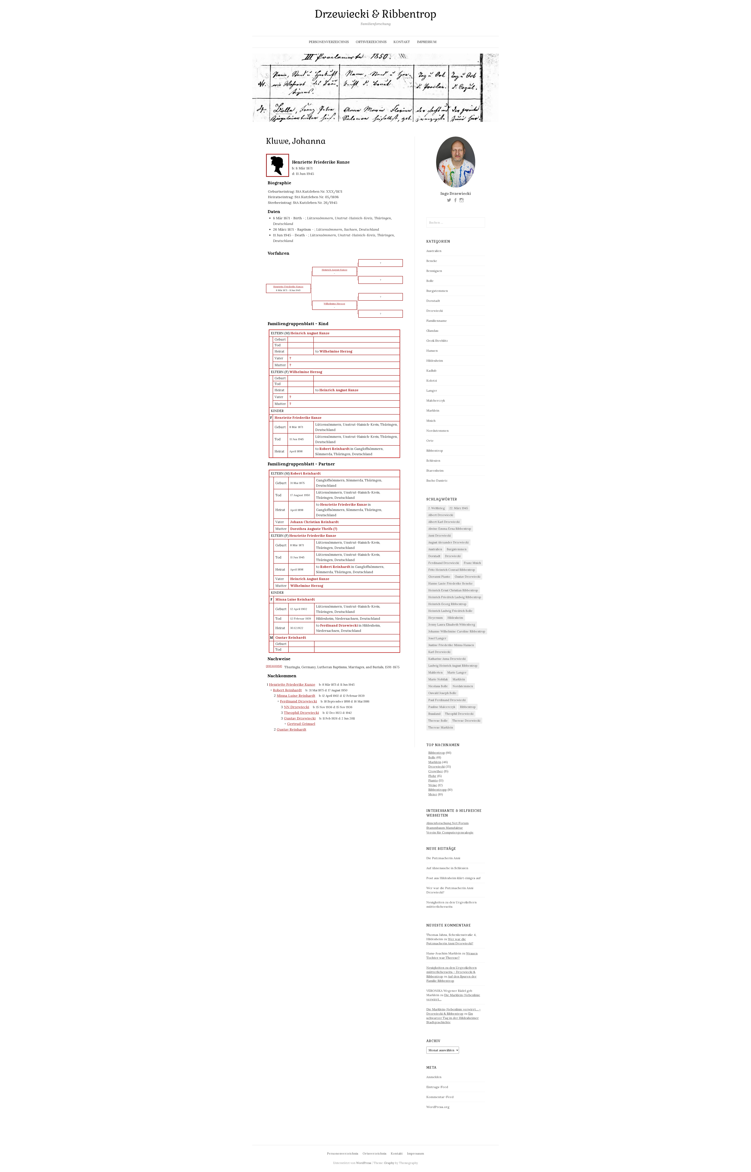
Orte (430, 441)
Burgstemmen (437, 291)
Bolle (430, 281)
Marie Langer (456, 672)
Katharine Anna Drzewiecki (447, 659)
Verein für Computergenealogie (449, 832)
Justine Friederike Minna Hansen (451, 645)
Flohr (432, 776)
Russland (434, 714)
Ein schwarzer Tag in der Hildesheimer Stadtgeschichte (452, 1018)
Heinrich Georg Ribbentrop (447, 604)
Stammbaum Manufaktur (444, 828)
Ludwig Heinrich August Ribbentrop (452, 665)
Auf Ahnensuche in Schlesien (447, 868)
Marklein (432, 410)
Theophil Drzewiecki (459, 714)
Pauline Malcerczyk (441, 707)
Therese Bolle (438, 720)
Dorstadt (433, 301)
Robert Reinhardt (305, 473)
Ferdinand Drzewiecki (443, 563)
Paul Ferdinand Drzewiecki (447, 700)
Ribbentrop (434, 450)
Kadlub (431, 370)
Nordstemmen (437, 431)
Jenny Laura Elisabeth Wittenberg (451, 624)
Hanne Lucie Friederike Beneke (450, 583)
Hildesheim (434, 360)
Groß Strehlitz (437, 341)
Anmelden (433, 1077)
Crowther (435, 771)
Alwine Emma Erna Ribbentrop (449, 529)
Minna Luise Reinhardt (295, 599)
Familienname (436, 321)
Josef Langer (437, 638)
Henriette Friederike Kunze (298, 418)
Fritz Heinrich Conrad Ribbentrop (451, 570)
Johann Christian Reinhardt (314, 522)
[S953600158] (274, 666)
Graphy (389, 1163)
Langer (431, 390)
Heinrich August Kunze (310, 333)
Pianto (433, 780)
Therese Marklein (440, 727)
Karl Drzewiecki (439, 652)
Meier (432, 794)
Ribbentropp (437, 790)
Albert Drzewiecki (440, 515)
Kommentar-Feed (440, 1097)
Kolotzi (431, 380)
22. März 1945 (458, 508)
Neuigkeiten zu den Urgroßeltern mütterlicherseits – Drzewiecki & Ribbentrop (451, 972)
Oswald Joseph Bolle (442, 693)
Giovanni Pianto (439, 576)
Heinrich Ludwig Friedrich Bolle (450, 611)
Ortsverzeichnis (371, 42)
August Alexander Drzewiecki (448, 542)
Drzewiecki (434, 311)
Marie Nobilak (438, 679)
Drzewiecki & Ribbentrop (375, 14)
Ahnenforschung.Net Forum (447, 823)
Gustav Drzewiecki (467, 576)
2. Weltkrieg (436, 508)
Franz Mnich (472, 563)
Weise (432, 785)
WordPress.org (437, 1107)
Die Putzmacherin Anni (443, 858)
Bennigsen (434, 271)
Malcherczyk (435, 400)
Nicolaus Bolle (438, 686)
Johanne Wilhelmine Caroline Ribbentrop (456, 631)
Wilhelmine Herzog (305, 372)
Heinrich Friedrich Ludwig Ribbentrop (454, 597)
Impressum (427, 42)
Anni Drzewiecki (439, 535)
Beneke (431, 261)
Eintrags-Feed (437, 1087)
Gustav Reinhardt (290, 637)
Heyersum (435, 618)
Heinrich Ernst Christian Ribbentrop (453, 590)
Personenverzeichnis (329, 42)
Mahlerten (435, 672)
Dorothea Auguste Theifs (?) (313, 529)
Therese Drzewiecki (466, 720)
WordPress (363, 1163)
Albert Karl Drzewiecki (444, 522)
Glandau (432, 331)
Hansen (432, 351)
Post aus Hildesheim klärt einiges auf (453, 878)
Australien (433, 251)
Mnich (431, 421)
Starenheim (435, 470)
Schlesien (433, 460)
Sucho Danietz (436, 480)
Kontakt (401, 42)
